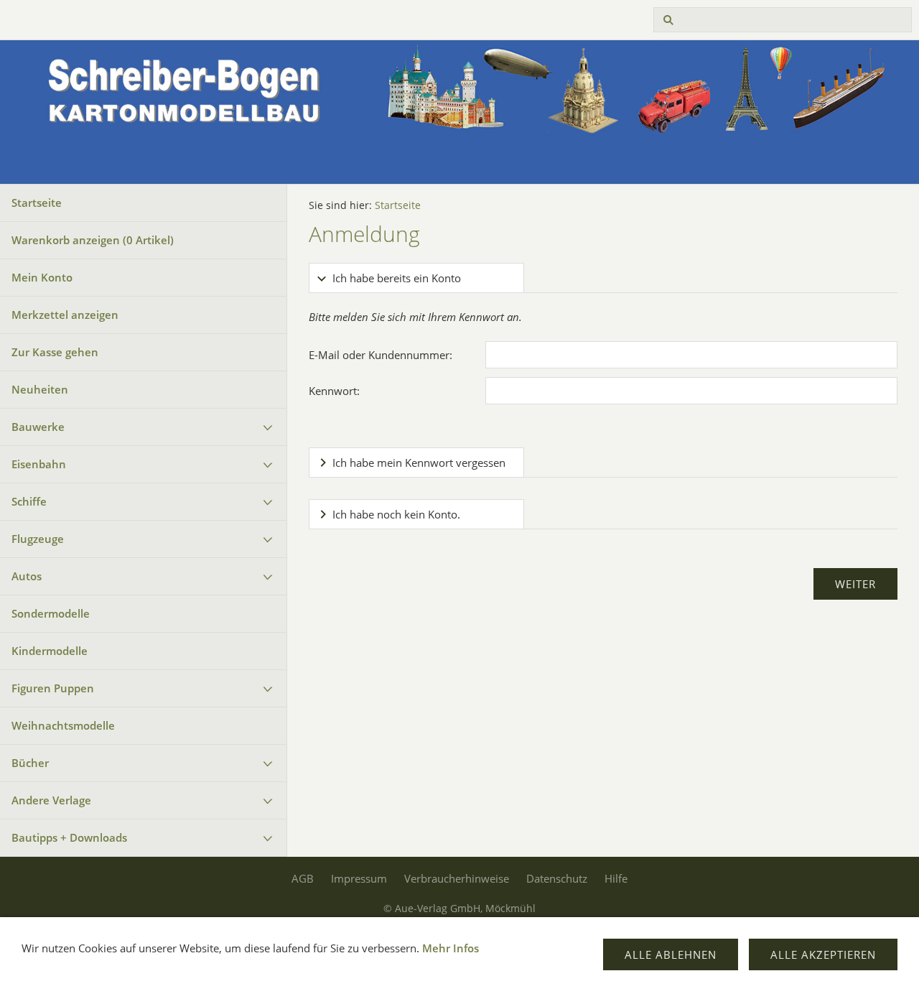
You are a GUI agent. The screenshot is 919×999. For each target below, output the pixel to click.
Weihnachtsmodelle (63, 725)
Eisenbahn (38, 464)
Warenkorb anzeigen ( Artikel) (92, 240)
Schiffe (29, 501)
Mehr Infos (450, 948)
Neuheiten (39, 389)
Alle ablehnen (671, 954)
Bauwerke (38, 426)
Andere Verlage (51, 800)
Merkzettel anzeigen (64, 314)
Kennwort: (334, 391)
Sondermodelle (50, 613)
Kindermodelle (49, 650)
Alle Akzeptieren (823, 954)
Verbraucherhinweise (456, 878)
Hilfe (616, 878)
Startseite (36, 202)
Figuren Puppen (52, 688)
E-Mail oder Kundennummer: (380, 355)
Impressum (359, 878)
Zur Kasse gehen (54, 352)
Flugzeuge (37, 538)
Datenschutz (556, 878)
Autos (26, 576)
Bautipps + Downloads (69, 837)
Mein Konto (42, 277)
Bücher (30, 763)
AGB (302, 878)
